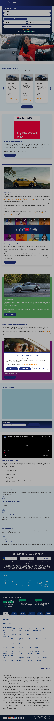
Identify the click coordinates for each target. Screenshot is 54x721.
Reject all (25, 368)
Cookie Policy (25, 364)
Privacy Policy (33, 364)
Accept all (12, 368)
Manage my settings (40, 368)
